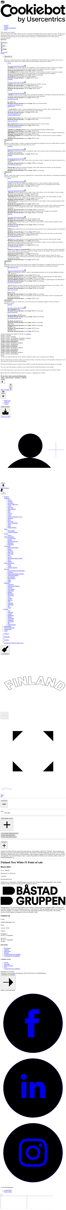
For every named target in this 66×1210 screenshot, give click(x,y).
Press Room (7, 948)
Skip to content (5, 389)
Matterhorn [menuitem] (11, 615)
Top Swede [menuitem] (11, 621)
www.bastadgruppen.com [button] (14, 127)
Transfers (6, 640)
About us (6, 402)
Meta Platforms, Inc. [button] (13, 268)
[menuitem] (6, 496)
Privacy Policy (8, 1192)
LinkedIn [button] (10, 80)
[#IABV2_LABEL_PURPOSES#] (9, 341)
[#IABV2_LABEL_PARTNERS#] (9, 351)
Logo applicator (5, 653)
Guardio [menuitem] (10, 614)
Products (6, 633)
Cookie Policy (8, 1190)
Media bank (7, 400)
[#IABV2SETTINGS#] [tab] (10, 28)
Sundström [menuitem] (10, 620)
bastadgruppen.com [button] (13, 99)
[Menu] (4, 493)
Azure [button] (9, 63)
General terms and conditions (12, 968)
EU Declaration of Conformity (12, 954)
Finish (2, 379)
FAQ (5, 967)
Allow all (24, 377)
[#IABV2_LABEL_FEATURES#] (9, 346)
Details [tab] (6, 26)
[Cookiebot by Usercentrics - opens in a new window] (33, 22)
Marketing (7, 637)
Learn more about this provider (16, 66)
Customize (17, 377)
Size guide (7, 964)
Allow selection (9, 377)
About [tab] (5, 29)
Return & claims (8, 965)
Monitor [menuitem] (10, 617)
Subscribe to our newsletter (8, 975)
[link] (9, 500)
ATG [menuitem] (9, 611)
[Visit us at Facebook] (33, 1055)
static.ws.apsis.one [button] (12, 121)
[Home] (2, 491)
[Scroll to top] (1, 1195)
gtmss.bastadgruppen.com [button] (15, 237)
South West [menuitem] (11, 618)
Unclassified (8, 300)
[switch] (1, 44)
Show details (4, 52)
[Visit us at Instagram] (33, 1184)
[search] (1, 494)
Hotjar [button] (9, 188)
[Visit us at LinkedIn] (33, 1119)
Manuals (6, 953)
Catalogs (6, 949)
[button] (36, 106)
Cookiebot (28, 334)
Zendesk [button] (10, 90)
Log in (2, 483)
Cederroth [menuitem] (10, 612)
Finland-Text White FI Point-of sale (13, 643)
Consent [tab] (6, 25)
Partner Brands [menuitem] (12, 624)
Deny (2, 377)
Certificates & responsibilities (12, 956)
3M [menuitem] (8, 623)
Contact (6, 404)
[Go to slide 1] (4, 715)
